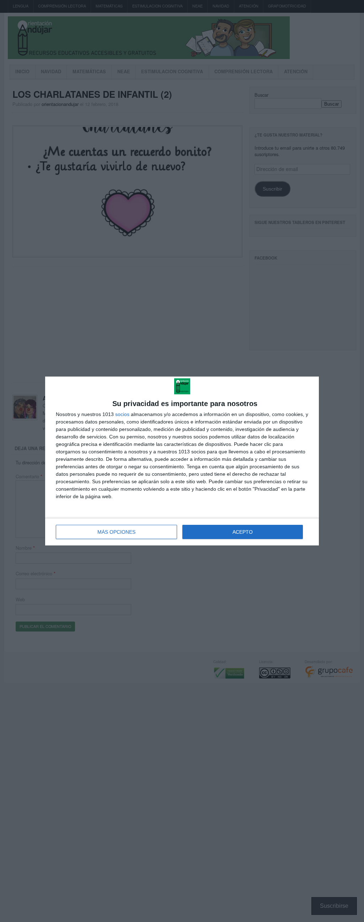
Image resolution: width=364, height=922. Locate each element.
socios (122, 414)
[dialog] (182, 461)
